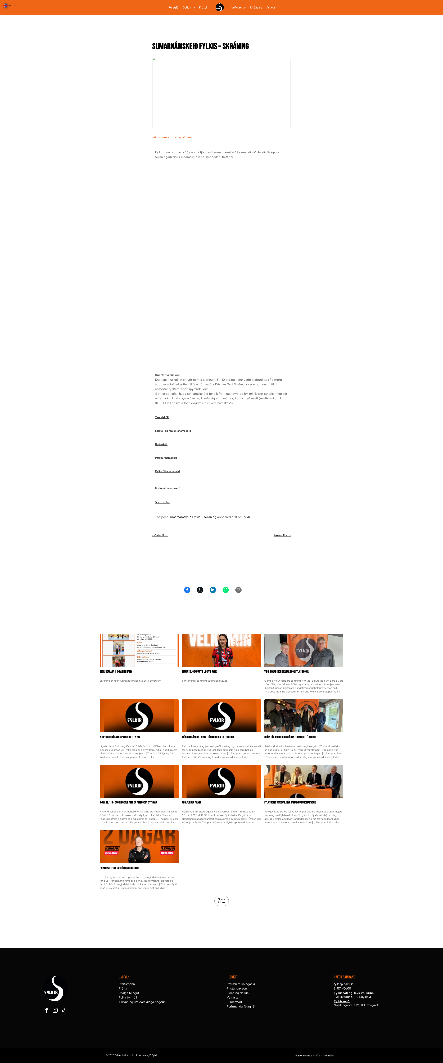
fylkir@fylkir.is (344, 984)
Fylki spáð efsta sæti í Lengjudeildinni (119, 868)
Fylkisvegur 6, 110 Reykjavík (353, 997)
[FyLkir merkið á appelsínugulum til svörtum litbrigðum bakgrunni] (139, 781)
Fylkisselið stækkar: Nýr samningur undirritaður (290, 802)
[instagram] (55, 1010)
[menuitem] (171, 7)
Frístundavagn (237, 988)
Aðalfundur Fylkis (191, 802)
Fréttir (123, 988)
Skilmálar (328, 1055)
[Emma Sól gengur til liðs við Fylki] (221, 650)
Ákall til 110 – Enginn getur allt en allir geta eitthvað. (128, 802)
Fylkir (246, 517)
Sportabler (162, 502)
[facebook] (46, 1010)
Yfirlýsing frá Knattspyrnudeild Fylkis (120, 737)
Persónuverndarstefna (307, 1055)
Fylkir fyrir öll (128, 997)
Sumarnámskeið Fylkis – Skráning (192, 517)
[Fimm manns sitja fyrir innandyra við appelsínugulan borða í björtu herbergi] (303, 715)
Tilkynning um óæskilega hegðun (142, 1002)
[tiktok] (63, 1010)
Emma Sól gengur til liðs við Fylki (199, 671)
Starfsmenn (127, 984)
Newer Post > (282, 535)
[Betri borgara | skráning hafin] (139, 650)
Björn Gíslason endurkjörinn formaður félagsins (290, 737)
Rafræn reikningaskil (241, 984)
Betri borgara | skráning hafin (116, 671)
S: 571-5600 (342, 988)
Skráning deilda (238, 993)
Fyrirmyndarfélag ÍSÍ (241, 1006)
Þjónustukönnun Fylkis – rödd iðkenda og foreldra (208, 737)
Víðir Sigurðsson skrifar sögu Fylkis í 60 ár (286, 671)
